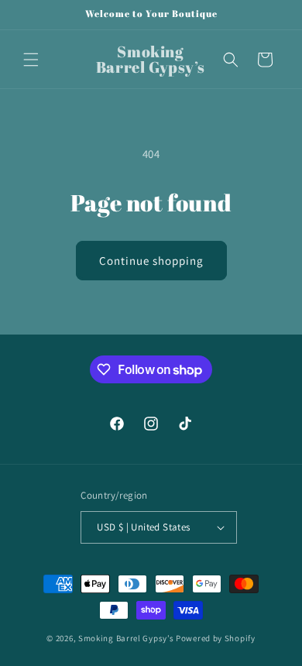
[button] (31, 60)
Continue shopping (151, 260)
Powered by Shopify (216, 638)
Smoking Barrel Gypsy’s (125, 638)
